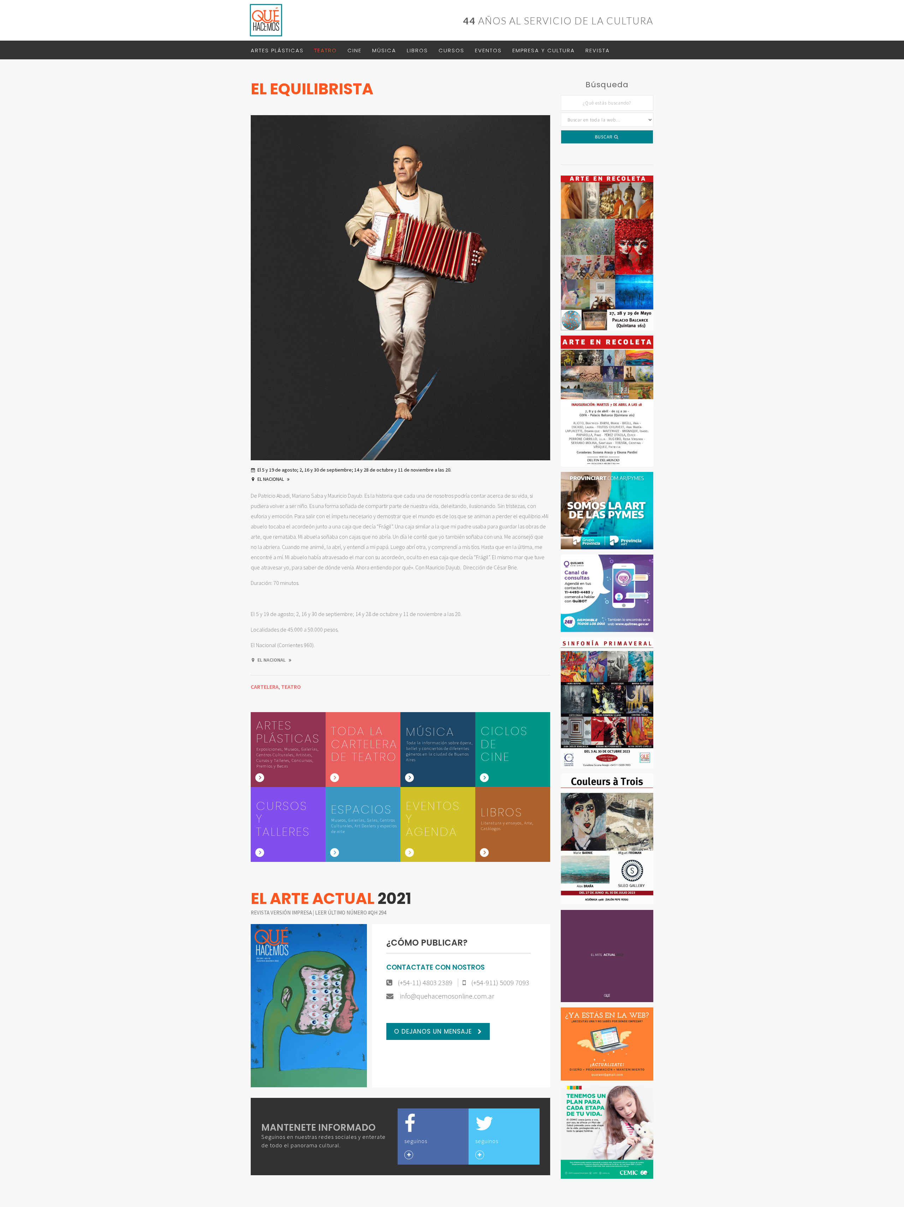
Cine (354, 50)
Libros (417, 50)
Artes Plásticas (277, 50)
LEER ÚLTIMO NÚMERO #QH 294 (350, 912)
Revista (597, 50)
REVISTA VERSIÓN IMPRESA (282, 912)
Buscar (604, 137)
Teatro (325, 50)
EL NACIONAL (271, 479)
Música (384, 50)
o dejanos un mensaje (434, 1031)
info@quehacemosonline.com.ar (446, 996)
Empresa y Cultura (543, 50)
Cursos (451, 50)
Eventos (488, 50)
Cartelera (265, 686)
